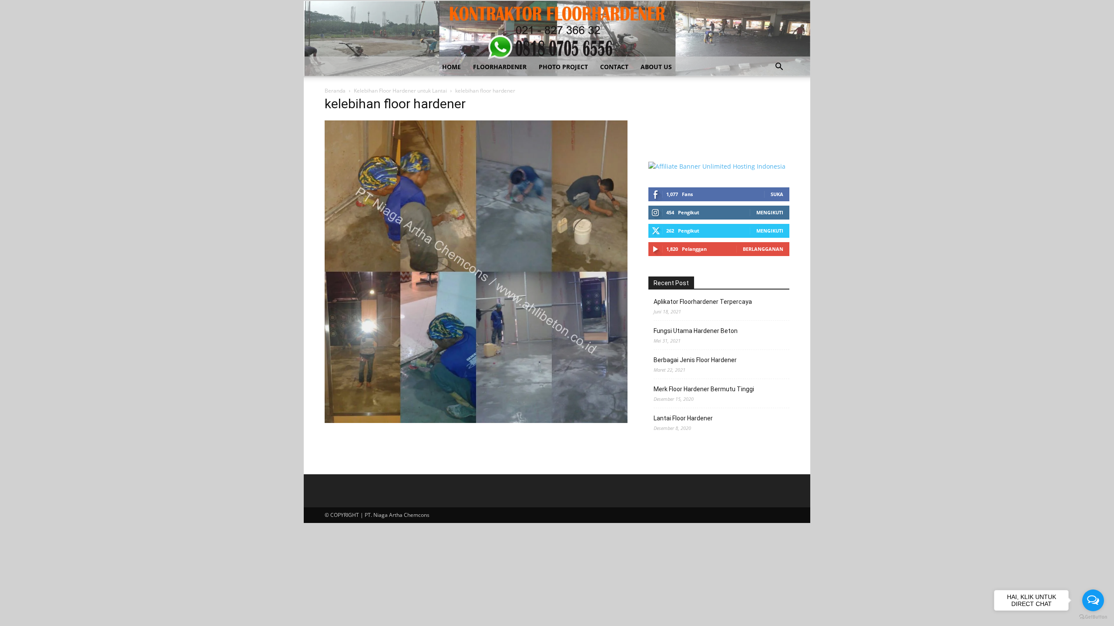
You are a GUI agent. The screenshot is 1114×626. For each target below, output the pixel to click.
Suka (777, 194)
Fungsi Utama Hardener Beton (696, 330)
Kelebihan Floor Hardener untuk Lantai (400, 90)
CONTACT (614, 67)
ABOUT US (656, 67)
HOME (451, 67)
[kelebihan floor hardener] (476, 420)
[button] (778, 67)
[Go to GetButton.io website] (1093, 617)
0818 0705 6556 (671, 113)
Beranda (335, 90)
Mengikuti (769, 212)
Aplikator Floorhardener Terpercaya (703, 301)
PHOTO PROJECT (563, 67)
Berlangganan (763, 249)
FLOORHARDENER (500, 67)
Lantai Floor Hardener (683, 418)
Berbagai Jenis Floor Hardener (695, 359)
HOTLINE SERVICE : (676, 104)
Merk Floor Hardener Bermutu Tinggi (704, 389)
